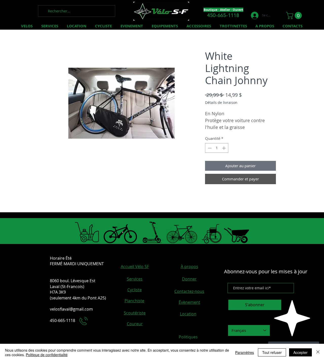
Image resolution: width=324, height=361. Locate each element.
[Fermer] (318, 352)
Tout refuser (272, 352)
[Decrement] (209, 148)
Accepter (300, 352)
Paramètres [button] (244, 352)
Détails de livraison (221, 102)
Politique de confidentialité (47, 354)
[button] (294, 15)
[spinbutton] (217, 148)
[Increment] (224, 148)
